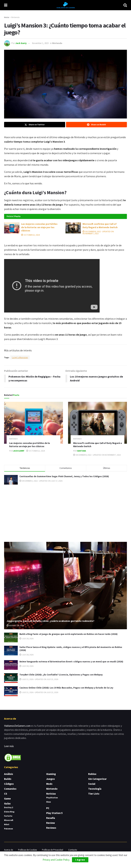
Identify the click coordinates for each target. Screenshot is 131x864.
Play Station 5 (54, 813)
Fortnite (8, 816)
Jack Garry (21, 43)
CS (5, 793)
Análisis (8, 774)
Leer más (9, 746)
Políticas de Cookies (27, 849)
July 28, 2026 (27, 638)
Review (50, 822)
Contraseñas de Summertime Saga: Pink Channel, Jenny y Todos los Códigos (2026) (64, 476)
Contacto (72, 849)
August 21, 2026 (16, 625)
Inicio (6, 17)
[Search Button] (125, 5)
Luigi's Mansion (20, 357)
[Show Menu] (5, 5)
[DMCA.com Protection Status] (12, 757)
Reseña (50, 818)
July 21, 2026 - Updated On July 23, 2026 (40, 679)
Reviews (51, 827)
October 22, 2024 (31, 235)
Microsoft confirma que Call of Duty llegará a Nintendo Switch (100, 225)
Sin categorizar (97, 778)
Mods (49, 783)
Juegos (50, 778)
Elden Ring (9, 811)
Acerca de (8, 849)
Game (7, 798)
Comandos (10, 788)
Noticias (51, 793)
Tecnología (94, 788)
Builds (7, 778)
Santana (81, 450)
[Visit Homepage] (65, 5)
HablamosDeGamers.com (17, 725)
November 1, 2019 (40, 43)
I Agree (80, 859)
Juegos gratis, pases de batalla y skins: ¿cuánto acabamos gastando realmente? (50, 620)
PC (47, 808)
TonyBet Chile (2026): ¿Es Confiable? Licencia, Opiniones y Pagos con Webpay (61, 674)
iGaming (51, 774)
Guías (7, 803)
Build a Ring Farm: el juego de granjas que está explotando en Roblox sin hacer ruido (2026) (68, 634)
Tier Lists (93, 793)
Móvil (6, 824)
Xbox (48, 802)
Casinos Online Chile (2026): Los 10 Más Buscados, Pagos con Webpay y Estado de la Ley (66, 687)
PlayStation (52, 797)
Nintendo (15, 17)
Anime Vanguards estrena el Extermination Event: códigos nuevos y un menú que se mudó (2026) (71, 661)
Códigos (9, 783)
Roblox (92, 774)
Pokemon (8, 828)
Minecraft (8, 820)
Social (91, 783)
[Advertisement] (65, 512)
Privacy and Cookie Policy (56, 859)
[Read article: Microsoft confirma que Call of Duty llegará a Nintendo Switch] (73, 227)
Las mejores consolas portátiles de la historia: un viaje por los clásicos (39, 227)
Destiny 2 (8, 807)
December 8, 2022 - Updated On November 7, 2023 (98, 232)
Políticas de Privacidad (52, 849)
